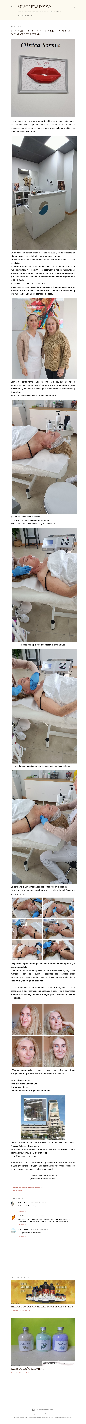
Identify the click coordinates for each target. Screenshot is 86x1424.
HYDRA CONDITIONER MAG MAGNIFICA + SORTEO (43, 1306)
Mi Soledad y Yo (34, 6)
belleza (19, 1190)
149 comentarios (24, 1373)
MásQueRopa (22, 1229)
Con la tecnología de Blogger (45, 1409)
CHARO (20, 1216)
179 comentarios (24, 1310)
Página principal (26, 16)
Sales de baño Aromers (27, 1368)
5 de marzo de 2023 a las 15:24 (34, 1216)
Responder (21, 1211)
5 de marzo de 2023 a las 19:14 (38, 1229)
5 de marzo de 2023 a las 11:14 (37, 1202)
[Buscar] (74, 6)
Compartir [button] (14, 1187)
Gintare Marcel (49, 1414)
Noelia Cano (22, 1202)
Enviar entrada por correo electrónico (31, 1187)
